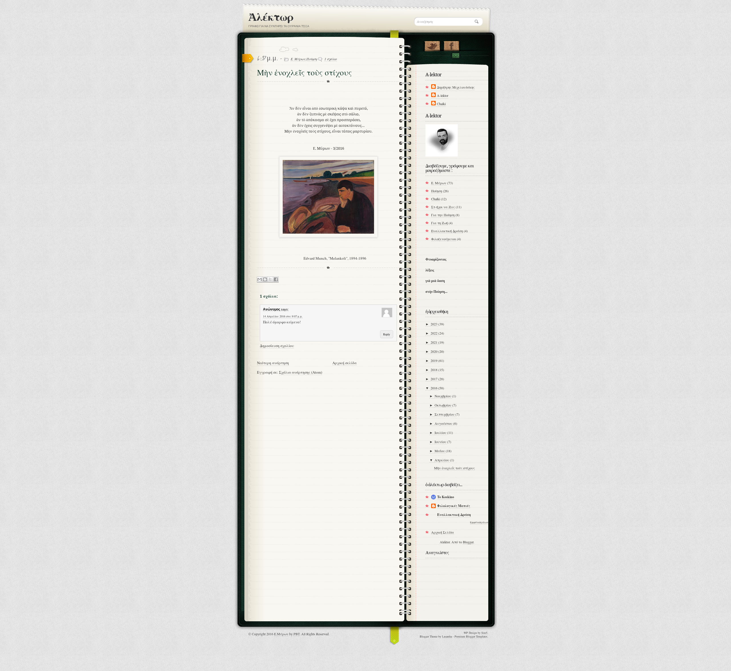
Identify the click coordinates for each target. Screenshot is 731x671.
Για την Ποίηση (443, 215)
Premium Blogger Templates (471, 636)
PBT (297, 634)
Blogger (468, 542)
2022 (434, 333)
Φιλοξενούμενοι (443, 239)
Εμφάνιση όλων (479, 522)
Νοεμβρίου (443, 396)
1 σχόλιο (330, 59)
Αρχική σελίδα (344, 362)
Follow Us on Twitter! (432, 44)
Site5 (484, 633)
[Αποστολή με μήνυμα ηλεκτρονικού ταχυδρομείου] (259, 280)
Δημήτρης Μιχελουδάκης (456, 87)
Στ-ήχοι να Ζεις (443, 207)
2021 (434, 342)
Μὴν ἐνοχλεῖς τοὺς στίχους (454, 468)
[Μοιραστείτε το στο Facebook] (276, 280)
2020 (434, 351)
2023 (434, 324)
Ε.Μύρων (281, 634)
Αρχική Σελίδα (442, 532)
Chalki (441, 103)
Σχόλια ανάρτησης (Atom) (300, 372)
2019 (434, 360)
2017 (434, 378)
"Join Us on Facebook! (451, 44)
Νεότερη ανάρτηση (273, 362)
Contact (455, 55)
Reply (386, 334)
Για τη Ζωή (439, 223)
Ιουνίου (441, 441)
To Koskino (445, 496)
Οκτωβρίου (443, 405)
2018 (434, 369)
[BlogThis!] (265, 280)
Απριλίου (442, 460)
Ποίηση (311, 59)
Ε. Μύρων (298, 59)
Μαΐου (440, 450)
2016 (434, 388)
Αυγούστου (444, 423)
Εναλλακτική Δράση (447, 231)
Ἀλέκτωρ (270, 17)
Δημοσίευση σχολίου (277, 345)
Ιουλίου (441, 432)
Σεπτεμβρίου (445, 414)
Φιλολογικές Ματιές (453, 505)
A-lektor (442, 95)
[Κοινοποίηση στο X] (270, 280)
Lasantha (447, 636)
